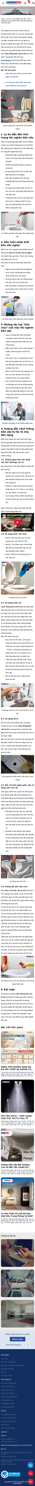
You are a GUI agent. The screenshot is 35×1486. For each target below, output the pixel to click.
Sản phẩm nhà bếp (7, 1369)
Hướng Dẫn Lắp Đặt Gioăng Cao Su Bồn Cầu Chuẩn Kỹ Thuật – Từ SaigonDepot (15, 1167)
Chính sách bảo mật (7, 1428)
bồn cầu (14, 142)
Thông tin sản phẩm (17, 1314)
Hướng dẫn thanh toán (8, 1414)
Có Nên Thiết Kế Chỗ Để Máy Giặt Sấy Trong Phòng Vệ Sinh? (17, 1214)
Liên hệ (17, 1253)
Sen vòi (3, 1372)
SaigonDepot (6, 60)
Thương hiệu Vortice (7, 1403)
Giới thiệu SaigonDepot (9, 1383)
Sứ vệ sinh (4, 1358)
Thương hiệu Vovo (7, 1400)
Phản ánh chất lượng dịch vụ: (16, 1445)
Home (3, 19)
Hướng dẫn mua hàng (8, 1421)
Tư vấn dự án (17, 1283)
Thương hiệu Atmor (7, 1390)
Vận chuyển (5, 1425)
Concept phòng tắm (7, 1407)
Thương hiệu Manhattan (9, 1397)
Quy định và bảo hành (8, 1418)
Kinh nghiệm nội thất (19, 19)
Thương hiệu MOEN (7, 1393)
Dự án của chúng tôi (8, 1386)
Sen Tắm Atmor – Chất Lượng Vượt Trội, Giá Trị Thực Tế (16, 1117)
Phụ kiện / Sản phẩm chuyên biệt (12, 1365)
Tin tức (9, 19)
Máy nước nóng (6, 1375)
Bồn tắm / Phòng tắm (8, 1362)
